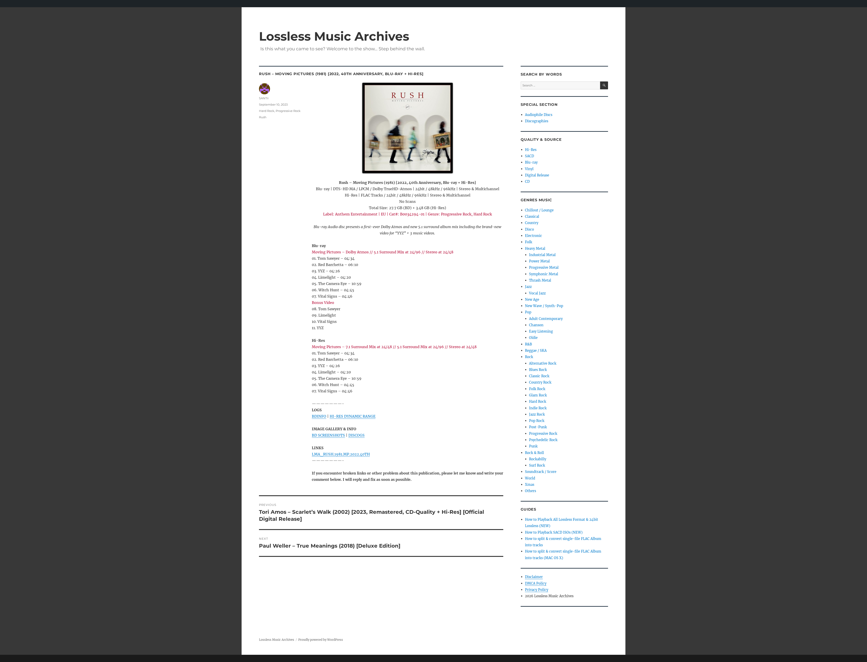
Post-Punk (538, 427)
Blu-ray (531, 162)
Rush (262, 117)
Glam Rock (538, 395)
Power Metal (539, 261)
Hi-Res (530, 150)
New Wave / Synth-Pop (544, 306)
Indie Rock (538, 408)
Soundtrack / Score (540, 472)
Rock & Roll (534, 453)
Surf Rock (537, 465)
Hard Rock (266, 111)
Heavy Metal (535, 248)
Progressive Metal (544, 267)
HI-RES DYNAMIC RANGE (352, 416)
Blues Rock (538, 370)
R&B (528, 344)
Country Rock (540, 382)
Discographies (536, 121)
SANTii (264, 98)
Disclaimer (534, 577)
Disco (529, 229)
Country (531, 223)
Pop (528, 312)
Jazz (528, 287)
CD (527, 181)
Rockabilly (537, 459)
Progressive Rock (288, 111)
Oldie (533, 338)
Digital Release (537, 175)
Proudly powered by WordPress (320, 640)
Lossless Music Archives (334, 36)
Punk (533, 446)
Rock (529, 357)
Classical (532, 216)
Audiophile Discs (538, 115)
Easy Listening (541, 331)
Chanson (536, 325)
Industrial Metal (542, 255)
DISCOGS (356, 435)
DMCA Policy (535, 583)
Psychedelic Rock (543, 440)
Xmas (529, 484)
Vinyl (529, 169)
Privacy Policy (536, 590)
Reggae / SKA (536, 350)
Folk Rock (537, 389)
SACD (529, 156)
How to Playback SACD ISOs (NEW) (554, 532)
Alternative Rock (542, 363)
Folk (528, 242)
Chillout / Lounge (539, 210)
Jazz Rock (537, 414)
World (530, 478)
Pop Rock (536, 421)
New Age (532, 299)
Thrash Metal (540, 280)
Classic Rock (539, 376)
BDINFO (319, 416)
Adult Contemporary (546, 319)
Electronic (533, 236)
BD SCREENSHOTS (328, 435)
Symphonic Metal (543, 274)
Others (530, 491)
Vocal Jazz (537, 293)
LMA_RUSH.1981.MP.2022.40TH (341, 454)
